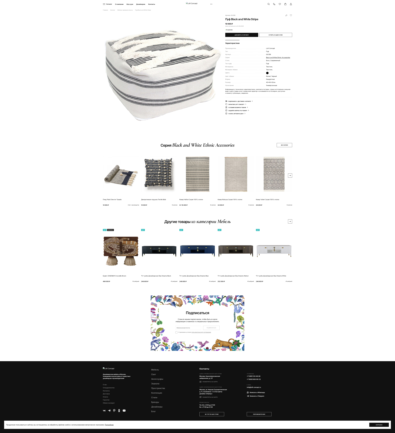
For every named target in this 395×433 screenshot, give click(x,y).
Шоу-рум (130, 4)
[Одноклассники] (119, 410)
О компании (119, 4)
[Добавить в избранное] (291, 15)
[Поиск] (268, 4)
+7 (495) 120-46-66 (253, 376)
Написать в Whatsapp (257, 392)
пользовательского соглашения (201, 332)
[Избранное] (280, 4)
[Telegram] (109, 410)
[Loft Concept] (197, 4)
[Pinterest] (114, 410)
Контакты (151, 4)
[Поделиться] (286, 15)
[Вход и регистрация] (291, 4)
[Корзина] (285, 4)
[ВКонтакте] (104, 410)
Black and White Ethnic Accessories (278, 57)
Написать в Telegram (257, 396)
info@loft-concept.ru (254, 387)
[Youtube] (124, 410)
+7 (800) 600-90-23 (254, 379)
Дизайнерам (140, 4)
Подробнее (109, 425)
